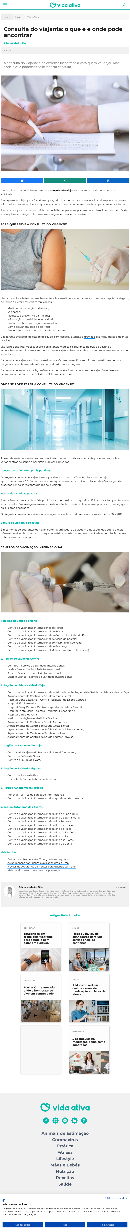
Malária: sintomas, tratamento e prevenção (34, 870)
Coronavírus (65, 1139)
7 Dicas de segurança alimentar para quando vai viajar (41, 866)
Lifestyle (65, 1158)
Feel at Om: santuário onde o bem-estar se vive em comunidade (39, 990)
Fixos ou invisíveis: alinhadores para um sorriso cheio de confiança (87, 938)
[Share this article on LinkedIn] (108, 180)
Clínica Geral (33, 17)
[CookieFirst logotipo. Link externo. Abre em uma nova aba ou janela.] (4, 1200)
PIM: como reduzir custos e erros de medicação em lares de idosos (88, 990)
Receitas (65, 1177)
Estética (65, 1145)
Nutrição (65, 1171)
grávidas (89, 336)
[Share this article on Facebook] (22, 180)
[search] (124, 5)
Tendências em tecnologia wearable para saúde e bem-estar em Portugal (38, 938)
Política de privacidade (115, 1198)
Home (7, 17)
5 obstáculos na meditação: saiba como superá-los (88, 1042)
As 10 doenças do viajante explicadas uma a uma (38, 862)
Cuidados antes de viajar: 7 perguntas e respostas (38, 859)
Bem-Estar (29, 928)
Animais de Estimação (65, 1133)
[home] (65, 5)
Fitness (65, 1152)
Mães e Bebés (65, 1165)
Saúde (18, 17)
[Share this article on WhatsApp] (65, 180)
